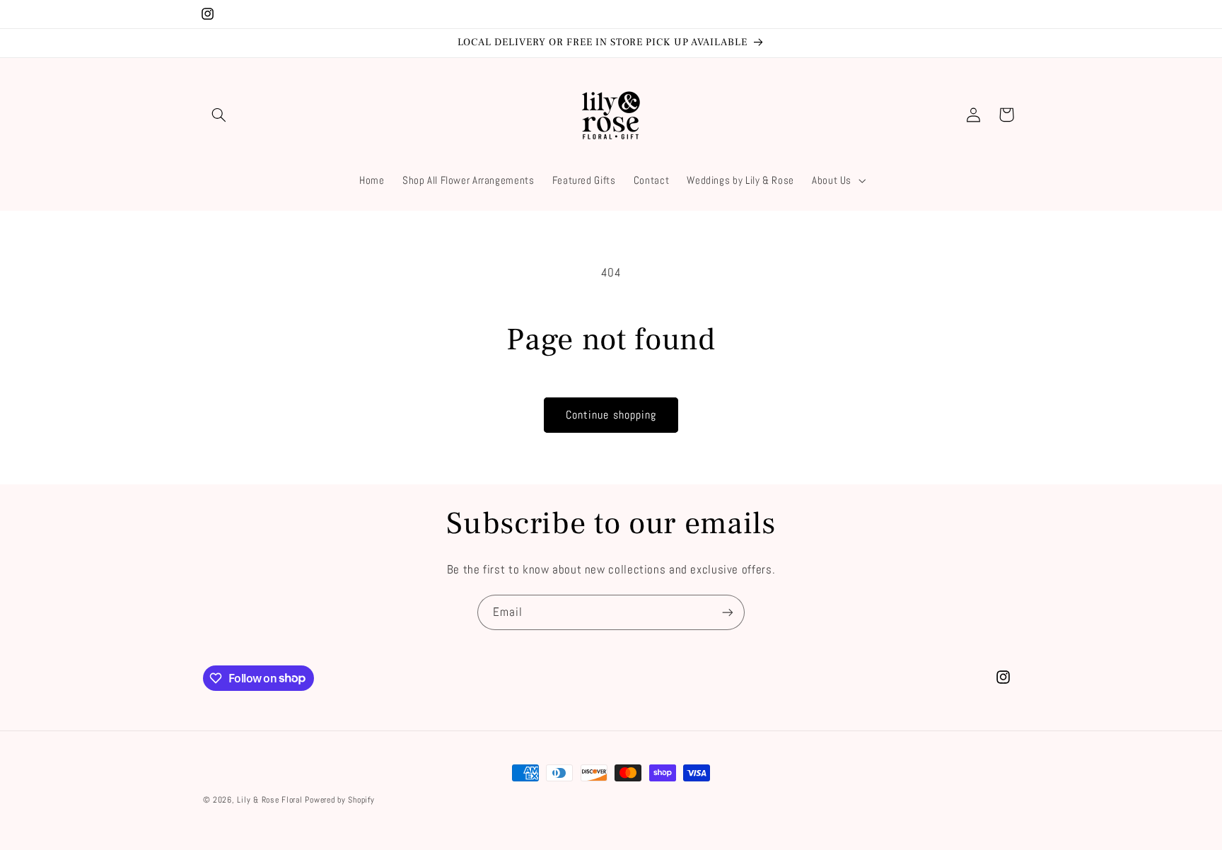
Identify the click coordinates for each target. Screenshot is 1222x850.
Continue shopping (611, 415)
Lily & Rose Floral (269, 800)
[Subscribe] (727, 612)
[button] (219, 114)
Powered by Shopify (339, 800)
